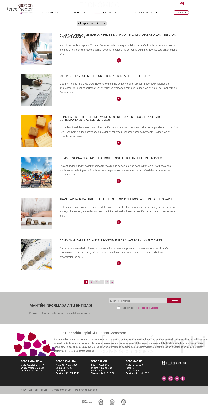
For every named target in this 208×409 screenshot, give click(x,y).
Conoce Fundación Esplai (182, 3)
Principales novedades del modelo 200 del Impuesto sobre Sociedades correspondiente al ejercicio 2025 (111, 118)
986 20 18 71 (107, 373)
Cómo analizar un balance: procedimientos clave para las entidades (111, 240)
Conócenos (49, 12)
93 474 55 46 (72, 373)
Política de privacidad (86, 389)
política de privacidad (148, 308)
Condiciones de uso (62, 389)
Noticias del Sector (146, 12)
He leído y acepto (139, 308)
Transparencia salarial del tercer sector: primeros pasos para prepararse (116, 199)
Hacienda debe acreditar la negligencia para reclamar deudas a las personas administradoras (118, 36)
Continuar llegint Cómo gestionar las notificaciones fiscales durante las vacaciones (119, 181)
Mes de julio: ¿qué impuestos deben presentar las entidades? (105, 76)
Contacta (181, 12)
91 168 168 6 (142, 373)
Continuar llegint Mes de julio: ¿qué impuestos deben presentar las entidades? (119, 99)
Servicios (79, 12)
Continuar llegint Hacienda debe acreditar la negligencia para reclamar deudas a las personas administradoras (119, 60)
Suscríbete (174, 301)
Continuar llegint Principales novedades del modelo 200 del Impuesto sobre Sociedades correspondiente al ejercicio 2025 (119, 143)
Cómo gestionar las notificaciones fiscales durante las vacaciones (111, 158)
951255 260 (37, 370)
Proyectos (109, 12)
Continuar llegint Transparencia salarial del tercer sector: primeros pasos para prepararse (119, 222)
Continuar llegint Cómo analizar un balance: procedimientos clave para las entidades (119, 263)
